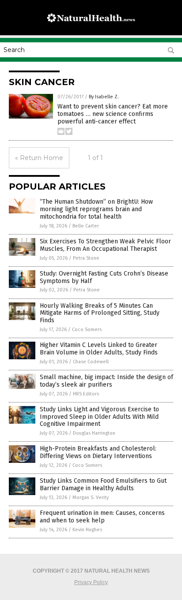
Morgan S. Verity (90, 497)
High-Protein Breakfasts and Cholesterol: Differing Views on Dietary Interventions (98, 452)
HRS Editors (86, 394)
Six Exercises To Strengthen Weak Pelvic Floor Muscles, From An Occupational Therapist (105, 245)
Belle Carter (85, 226)
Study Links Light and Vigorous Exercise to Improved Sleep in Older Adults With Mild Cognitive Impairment (99, 417)
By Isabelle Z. (104, 97)
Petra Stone (86, 258)
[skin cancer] (91, 26)
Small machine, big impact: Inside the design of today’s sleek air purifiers (106, 380)
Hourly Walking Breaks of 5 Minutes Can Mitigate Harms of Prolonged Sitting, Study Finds (99, 313)
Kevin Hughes (87, 530)
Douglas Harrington (94, 433)
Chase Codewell (91, 362)
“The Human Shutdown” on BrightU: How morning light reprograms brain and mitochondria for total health (96, 209)
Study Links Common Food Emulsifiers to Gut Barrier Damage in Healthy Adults (103, 484)
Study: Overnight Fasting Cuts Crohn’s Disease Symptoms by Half (104, 277)
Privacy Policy (91, 582)
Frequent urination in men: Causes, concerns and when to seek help (102, 516)
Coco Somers (87, 329)
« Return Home (39, 158)
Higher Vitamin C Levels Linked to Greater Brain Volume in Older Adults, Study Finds (99, 348)
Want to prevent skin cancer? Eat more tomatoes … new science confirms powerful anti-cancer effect (112, 114)
